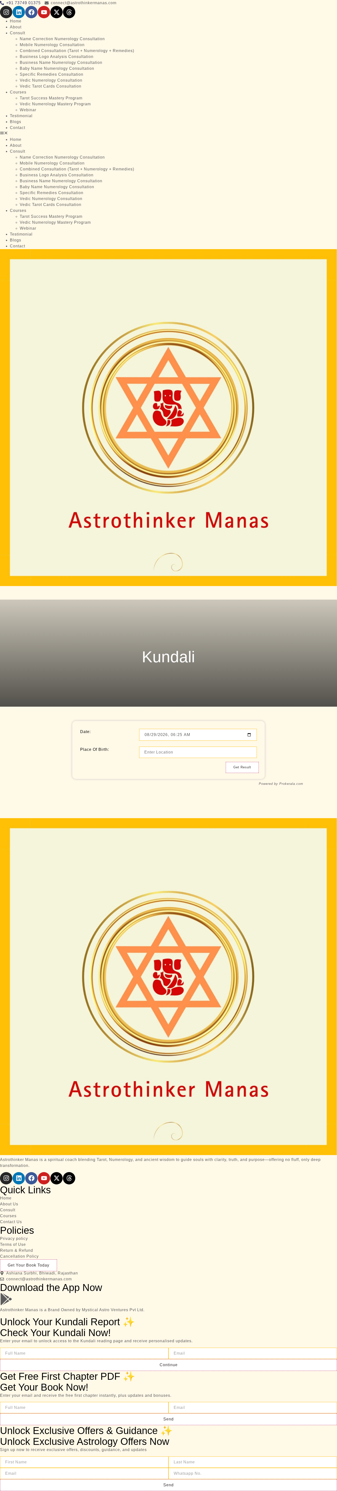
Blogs (15, 122)
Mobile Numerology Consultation (52, 45)
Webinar (28, 110)
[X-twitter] (56, 12)
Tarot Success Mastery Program (51, 98)
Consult (17, 33)
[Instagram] (6, 12)
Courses (18, 92)
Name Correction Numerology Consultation (62, 39)
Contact (17, 128)
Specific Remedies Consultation (51, 74)
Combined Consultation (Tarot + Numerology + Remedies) (77, 51)
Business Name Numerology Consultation (61, 62)
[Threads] (69, 12)
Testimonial (21, 116)
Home (15, 21)
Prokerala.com (291, 784)
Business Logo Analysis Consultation (57, 57)
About (15, 27)
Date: (85, 732)
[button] (168, 134)
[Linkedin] (19, 12)
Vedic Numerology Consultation (51, 80)
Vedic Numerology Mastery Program (55, 104)
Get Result (242, 767)
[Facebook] (31, 12)
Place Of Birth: (94, 749)
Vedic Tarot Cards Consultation (50, 86)
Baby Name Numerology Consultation (57, 68)
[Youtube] (44, 12)
